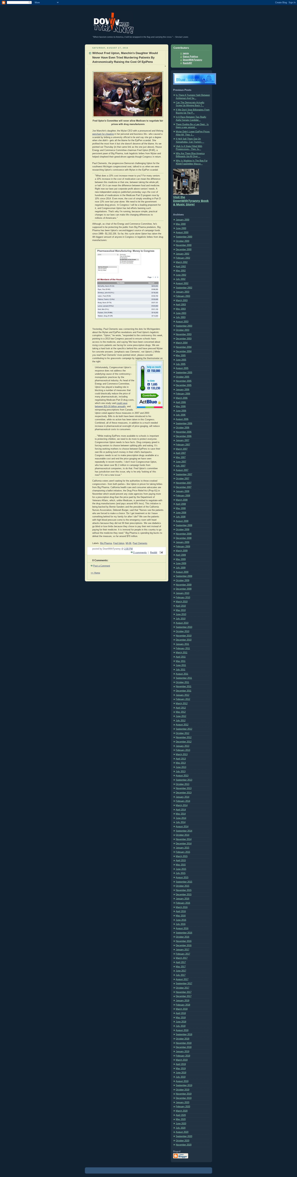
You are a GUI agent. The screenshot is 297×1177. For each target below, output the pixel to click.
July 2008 (180, 517)
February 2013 (183, 750)
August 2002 (182, 283)
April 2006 (181, 402)
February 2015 (183, 852)
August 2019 (182, 1081)
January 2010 (182, 593)
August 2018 (182, 1030)
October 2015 (182, 886)
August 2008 (182, 521)
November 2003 (183, 334)
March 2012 (182, 703)
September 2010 (184, 627)
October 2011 (182, 682)
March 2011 (181, 652)
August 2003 (182, 321)
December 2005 (183, 385)
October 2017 (182, 988)
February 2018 (183, 1005)
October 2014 (182, 835)
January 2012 (182, 695)
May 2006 (181, 406)
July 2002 (180, 279)
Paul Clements (140, 543)
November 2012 (183, 737)
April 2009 (181, 555)
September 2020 (184, 1136)
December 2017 (183, 996)
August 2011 (182, 674)
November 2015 (183, 890)
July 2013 (180, 771)
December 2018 (183, 1047)
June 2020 (181, 1123)
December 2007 (183, 487)
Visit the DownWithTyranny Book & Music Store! (191, 201)
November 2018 (183, 1043)
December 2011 (183, 691)
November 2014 (183, 839)
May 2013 (181, 763)
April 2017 (181, 962)
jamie (186, 53)
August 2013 (182, 775)
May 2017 (181, 966)
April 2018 (181, 1013)
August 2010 (182, 623)
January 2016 (182, 899)
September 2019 (184, 1085)
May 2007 (181, 457)
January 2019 (182, 1051)
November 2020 (183, 1145)
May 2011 (180, 661)
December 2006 (183, 436)
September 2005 (184, 372)
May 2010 (181, 610)
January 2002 (182, 254)
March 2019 (182, 1060)
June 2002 (181, 275)
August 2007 (182, 470)
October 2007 (182, 478)
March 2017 (182, 958)
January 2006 (182, 389)
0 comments (140, 552)
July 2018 (180, 1026)
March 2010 (182, 601)
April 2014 (181, 810)
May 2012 (181, 712)
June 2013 (181, 767)
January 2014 (182, 797)
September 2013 (184, 780)
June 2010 (181, 614)
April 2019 (181, 1064)
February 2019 (183, 1056)
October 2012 (182, 733)
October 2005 (182, 377)
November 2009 (183, 585)
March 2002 (182, 262)
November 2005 (183, 381)
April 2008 (181, 504)
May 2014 (181, 814)
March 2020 (182, 1111)
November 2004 (183, 347)
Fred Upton (118, 543)
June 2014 (181, 818)
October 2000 (182, 241)
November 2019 (183, 1094)
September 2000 (184, 237)
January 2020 (182, 1102)
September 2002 (184, 288)
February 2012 (183, 699)
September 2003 (184, 326)
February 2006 (183, 394)
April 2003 (181, 304)
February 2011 (183, 648)
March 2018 (182, 1009)
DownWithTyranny (192, 60)
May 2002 (181, 271)
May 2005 (181, 355)
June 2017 (181, 971)
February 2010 (183, 597)
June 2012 (181, 716)
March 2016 (182, 907)
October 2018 (182, 1039)
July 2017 (180, 975)
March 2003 (182, 300)
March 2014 (182, 805)
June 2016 (181, 920)
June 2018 (181, 1022)
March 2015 (182, 856)
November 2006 (183, 432)
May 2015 (181, 865)
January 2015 (182, 848)
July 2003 (180, 317)
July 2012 (180, 720)
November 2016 (183, 941)
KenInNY (187, 63)
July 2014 (180, 822)
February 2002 (183, 258)
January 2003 (182, 292)
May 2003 (181, 309)
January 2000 (182, 220)
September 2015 (184, 882)
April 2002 (181, 266)
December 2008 (183, 538)
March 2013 (182, 754)
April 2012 (181, 708)
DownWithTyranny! (92, 10)
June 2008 (181, 512)
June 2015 (181, 869)
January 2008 (182, 491)
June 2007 (181, 462)
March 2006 (182, 398)
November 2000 (183, 245)
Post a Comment (101, 566)
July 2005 (180, 364)
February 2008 (183, 495)
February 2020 (183, 1106)
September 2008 (184, 525)
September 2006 (184, 423)
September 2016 (184, 933)
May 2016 (181, 916)
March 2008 (182, 500)
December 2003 (183, 338)
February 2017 (183, 954)
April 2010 (181, 606)
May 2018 (181, 1017)
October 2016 (182, 937)
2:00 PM (128, 549)
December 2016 (183, 945)
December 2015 (183, 894)
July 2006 (180, 415)
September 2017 (184, 983)
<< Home (95, 573)
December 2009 (183, 589)
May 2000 (181, 224)
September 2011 (184, 678)
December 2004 (183, 351)
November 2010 (183, 636)
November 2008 (183, 534)
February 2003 (183, 296)
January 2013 (182, 746)
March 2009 (182, 551)
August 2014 (182, 826)
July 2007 (180, 466)
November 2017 (183, 992)
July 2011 (180, 669)
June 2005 (181, 360)
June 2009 (181, 563)
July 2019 (180, 1077)
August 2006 (182, 419)
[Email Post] (160, 552)
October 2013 (182, 784)
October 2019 (182, 1090)
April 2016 (181, 911)
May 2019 (181, 1068)
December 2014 (183, 843)
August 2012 (182, 725)
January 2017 (182, 949)
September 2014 (184, 831)
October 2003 (182, 330)
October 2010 (182, 631)
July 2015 (180, 873)
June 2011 (181, 665)
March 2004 (182, 343)
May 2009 (181, 559)
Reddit (153, 552)
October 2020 (182, 1140)
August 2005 (182, 368)
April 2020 (181, 1115)
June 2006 (181, 411)
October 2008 (182, 529)
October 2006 (182, 427)
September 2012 (184, 729)
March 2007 (182, 449)
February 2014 (183, 801)
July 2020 (180, 1128)
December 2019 (183, 1098)
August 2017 (182, 979)
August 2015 (182, 877)
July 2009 (180, 568)
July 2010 (180, 618)
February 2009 (183, 546)
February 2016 (183, 903)
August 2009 (182, 572)
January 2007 (182, 440)
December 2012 (183, 742)
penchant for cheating (103, 134)
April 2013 (181, 759)
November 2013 (183, 788)
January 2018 (182, 1000)
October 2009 (182, 580)
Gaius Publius (190, 56)
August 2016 (182, 928)
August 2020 (182, 1132)
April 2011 (181, 657)
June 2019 (181, 1073)
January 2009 (182, 542)
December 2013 (183, 792)
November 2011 (183, 686)
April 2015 (181, 860)
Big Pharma (106, 543)
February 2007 (183, 445)
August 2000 (182, 232)
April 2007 (181, 453)
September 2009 (184, 576)
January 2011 (182, 644)
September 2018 (184, 1034)
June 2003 (181, 313)
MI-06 (128, 543)
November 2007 (183, 483)
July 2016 (180, 924)
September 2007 (184, 474)
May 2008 (181, 508)
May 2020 (181, 1119)
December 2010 (183, 640)
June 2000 (181, 228)
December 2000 (183, 249)
